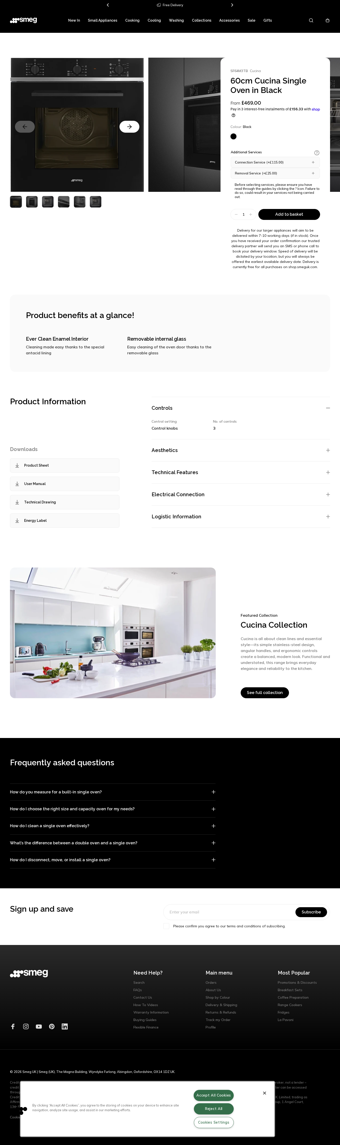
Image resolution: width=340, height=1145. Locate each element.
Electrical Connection (178, 494)
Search (139, 982)
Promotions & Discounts (297, 982)
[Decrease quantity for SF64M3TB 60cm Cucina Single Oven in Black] (235, 214)
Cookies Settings (213, 1122)
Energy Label (35, 521)
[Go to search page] (311, 20)
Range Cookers (290, 1005)
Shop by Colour (218, 997)
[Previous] (108, 5)
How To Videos (145, 1005)
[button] (317, 153)
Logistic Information (176, 517)
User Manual (35, 484)
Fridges (283, 1012)
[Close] (264, 1093)
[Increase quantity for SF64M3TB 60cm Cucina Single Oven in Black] (251, 214)
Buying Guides (145, 1020)
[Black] (233, 136)
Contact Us (142, 997)
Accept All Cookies (213, 1095)
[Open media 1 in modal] (77, 125)
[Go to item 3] (64, 202)
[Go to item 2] (48, 202)
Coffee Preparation (293, 997)
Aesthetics (165, 450)
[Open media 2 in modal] (215, 125)
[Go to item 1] (32, 202)
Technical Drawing (40, 502)
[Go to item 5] (96, 202)
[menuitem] (74, 20)
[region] (147, 1109)
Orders (211, 982)
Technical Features (175, 472)
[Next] (232, 5)
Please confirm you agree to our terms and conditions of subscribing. (229, 926)
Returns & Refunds (221, 1012)
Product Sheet (36, 465)
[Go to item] (16, 202)
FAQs (137, 990)
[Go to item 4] (80, 202)
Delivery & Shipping (221, 1005)
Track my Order (218, 1020)
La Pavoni (285, 1020)
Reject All (214, 1108)
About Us (213, 990)
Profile (211, 1027)
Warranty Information (151, 1012)
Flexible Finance (146, 1027)
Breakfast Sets (290, 990)
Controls (162, 408)
